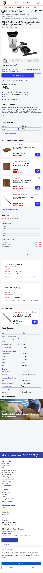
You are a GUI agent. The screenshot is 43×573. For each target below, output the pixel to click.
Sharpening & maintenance (9, 470)
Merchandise (5, 512)
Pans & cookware (6, 474)
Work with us (5, 514)
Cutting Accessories (6, 16)
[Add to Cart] (37, 154)
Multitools (4, 468)
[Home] (12, 11)
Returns (3, 496)
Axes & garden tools (7, 479)
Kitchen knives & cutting (12, 14)
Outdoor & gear (6, 477)
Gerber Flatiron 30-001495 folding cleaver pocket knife (22, 316)
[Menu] (40, 11)
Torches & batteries (7, 481)
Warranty (4, 494)
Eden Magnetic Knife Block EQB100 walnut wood (22, 164)
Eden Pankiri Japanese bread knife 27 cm (23, 198)
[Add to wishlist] (38, 75)
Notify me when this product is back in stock (14, 80)
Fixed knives (5, 466)
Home (2, 14)
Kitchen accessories (25, 14)
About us (4, 507)
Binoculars (4, 483)
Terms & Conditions (7, 501)
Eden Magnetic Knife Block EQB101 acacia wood (22, 181)
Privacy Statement (7, 499)
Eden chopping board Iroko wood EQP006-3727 (24, 148)
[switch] (38, 3)
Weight (3, 129)
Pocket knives (5, 463)
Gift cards (4, 510)
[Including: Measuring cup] (7, 87)
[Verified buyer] (22, 264)
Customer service (6, 492)
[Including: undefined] (3, 87)
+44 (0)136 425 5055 (8, 522)
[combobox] (37, 255)
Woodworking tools (7, 485)
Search (32, 11)
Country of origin (6, 344)
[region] (21, 46)
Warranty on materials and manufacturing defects (8, 338)
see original (34, 277)
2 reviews (14, 27)
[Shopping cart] (35, 11)
